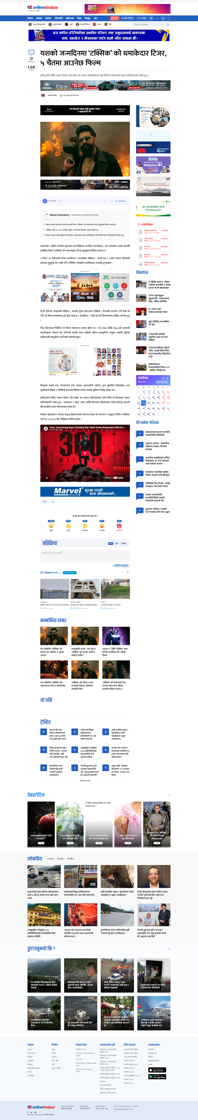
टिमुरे (110, 24)
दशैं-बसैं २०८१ (128, 1083)
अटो (53, 1064)
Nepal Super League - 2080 (85, 1070)
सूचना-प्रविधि (56, 1068)
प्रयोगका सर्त (152, 1053)
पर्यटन (54, 1053)
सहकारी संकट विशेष (131, 1049)
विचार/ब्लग (31, 1053)
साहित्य (30, 1057)
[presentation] (123, 572)
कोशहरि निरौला (84, 24)
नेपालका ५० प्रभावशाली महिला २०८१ (108, 1057)
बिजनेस (48, 18)
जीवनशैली (59, 18)
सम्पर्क (150, 1064)
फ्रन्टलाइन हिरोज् (105, 1085)
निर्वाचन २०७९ (129, 1068)
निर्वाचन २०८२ (128, 1072)
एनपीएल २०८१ (81, 1049)
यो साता (60, 859)
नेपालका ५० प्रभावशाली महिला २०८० (108, 1063)
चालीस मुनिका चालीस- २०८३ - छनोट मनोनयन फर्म (110, 1069)
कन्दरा (99, 24)
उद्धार (71, 24)
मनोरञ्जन (70, 18)
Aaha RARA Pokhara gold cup (86, 1064)
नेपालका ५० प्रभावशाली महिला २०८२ (108, 1050)
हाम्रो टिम (151, 1049)
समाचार (39, 18)
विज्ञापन (150, 1057)
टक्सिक (45, 501)
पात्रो (116, 18)
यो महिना (70, 859)
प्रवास (29, 1072)
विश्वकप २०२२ (128, 1079)
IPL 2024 (79, 1059)
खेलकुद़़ (30, 1064)
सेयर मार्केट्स (128, 18)
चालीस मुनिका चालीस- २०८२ (110, 1074)
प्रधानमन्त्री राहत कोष (39, 24)
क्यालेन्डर (143, 378)
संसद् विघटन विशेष (130, 1057)
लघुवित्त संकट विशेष (131, 1053)
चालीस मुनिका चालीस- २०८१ (110, 1078)
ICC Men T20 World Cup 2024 (85, 1054)
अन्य (95, 18)
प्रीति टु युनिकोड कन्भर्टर (108, 1089)
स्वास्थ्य (143, 18)
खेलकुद (87, 18)
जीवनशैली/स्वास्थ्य (34, 1068)
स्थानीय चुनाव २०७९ (131, 1064)
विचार (79, 18)
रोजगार (54, 1057)
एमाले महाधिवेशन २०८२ (132, 1076)
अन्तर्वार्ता (30, 1061)
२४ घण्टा (50, 859)
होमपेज (30, 18)
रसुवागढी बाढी (57, 24)
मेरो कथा (103, 1082)
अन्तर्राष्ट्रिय (31, 1076)
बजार (53, 1049)
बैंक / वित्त (55, 1061)
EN (151, 18)
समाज (30, 1049)
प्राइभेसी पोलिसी (153, 1061)
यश (53, 501)
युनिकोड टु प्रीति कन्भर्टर (108, 1093)
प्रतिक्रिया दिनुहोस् (121, 565)
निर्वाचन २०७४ (129, 1061)
